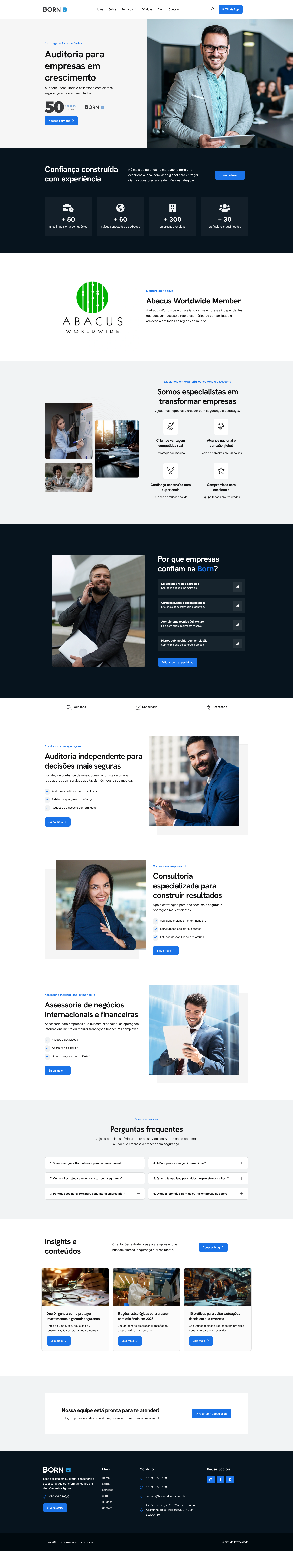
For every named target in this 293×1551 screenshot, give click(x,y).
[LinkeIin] (230, 1479)
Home (99, 9)
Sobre (112, 9)
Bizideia (88, 1542)
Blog (160, 9)
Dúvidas (147, 9)
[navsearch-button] (212, 9)
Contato (174, 9)
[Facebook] (220, 1479)
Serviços (127, 9)
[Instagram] (211, 1479)
